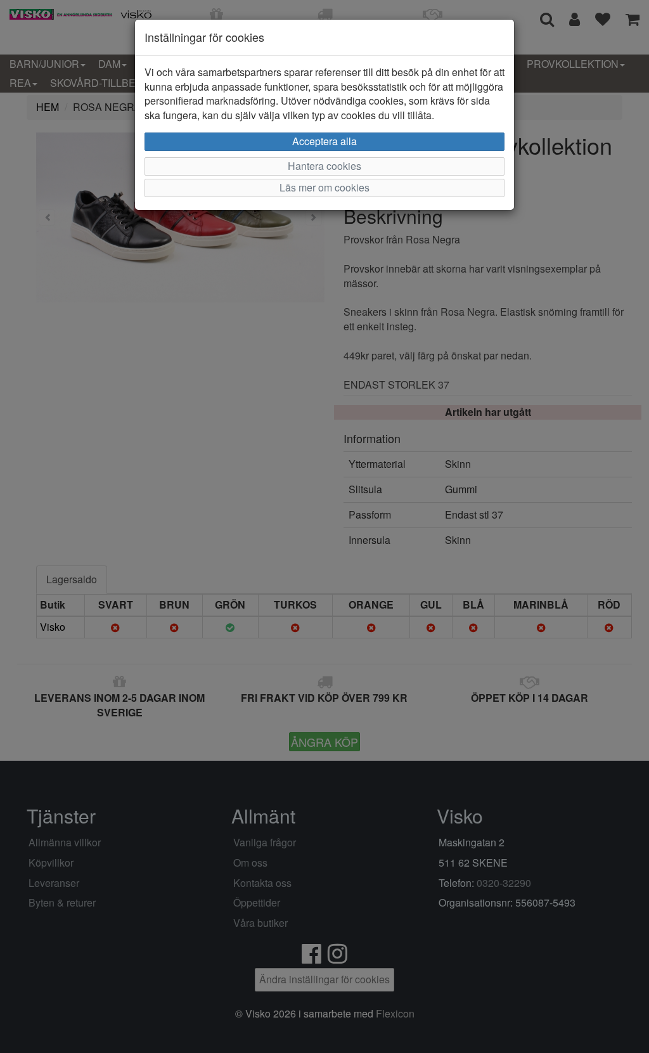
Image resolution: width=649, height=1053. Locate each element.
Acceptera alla (324, 141)
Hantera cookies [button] (324, 165)
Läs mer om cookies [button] (324, 187)
